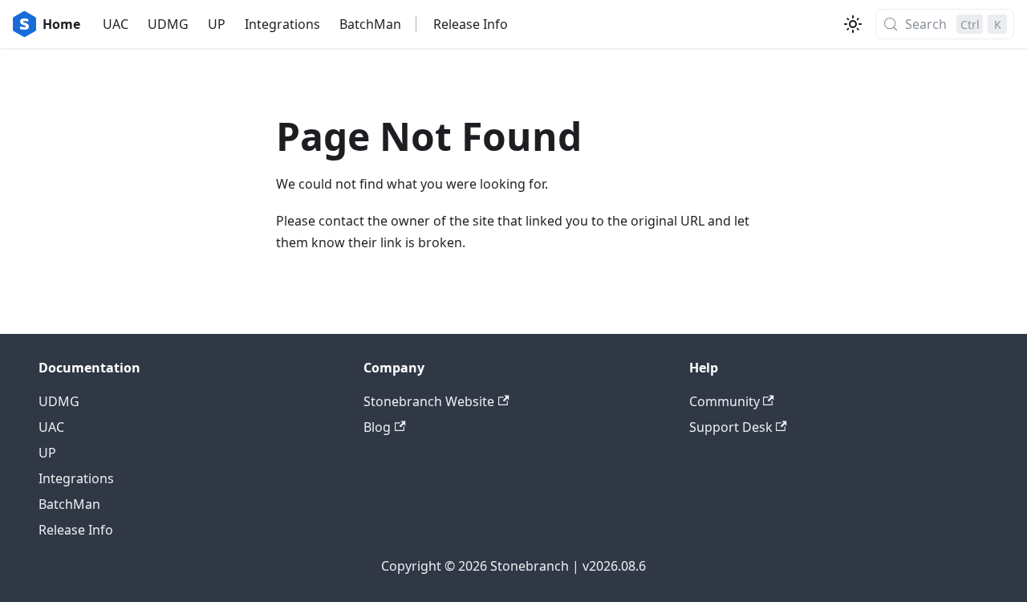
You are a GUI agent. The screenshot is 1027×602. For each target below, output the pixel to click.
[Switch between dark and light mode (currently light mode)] (853, 24)
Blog (377, 427)
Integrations (282, 24)
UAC (115, 24)
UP (216, 24)
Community (724, 401)
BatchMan (370, 24)
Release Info (470, 24)
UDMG (168, 24)
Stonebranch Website (428, 401)
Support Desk (731, 427)
